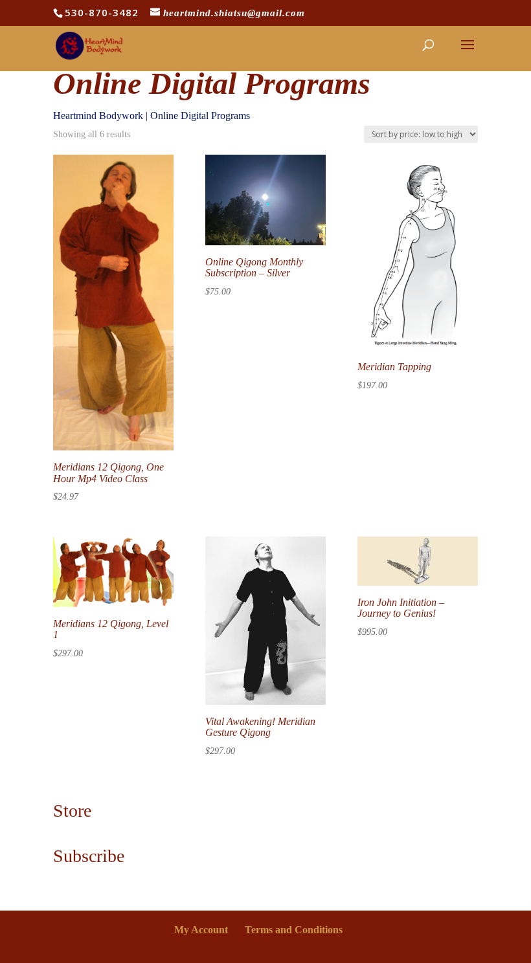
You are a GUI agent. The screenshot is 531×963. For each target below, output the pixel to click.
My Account (201, 929)
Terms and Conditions (294, 929)
